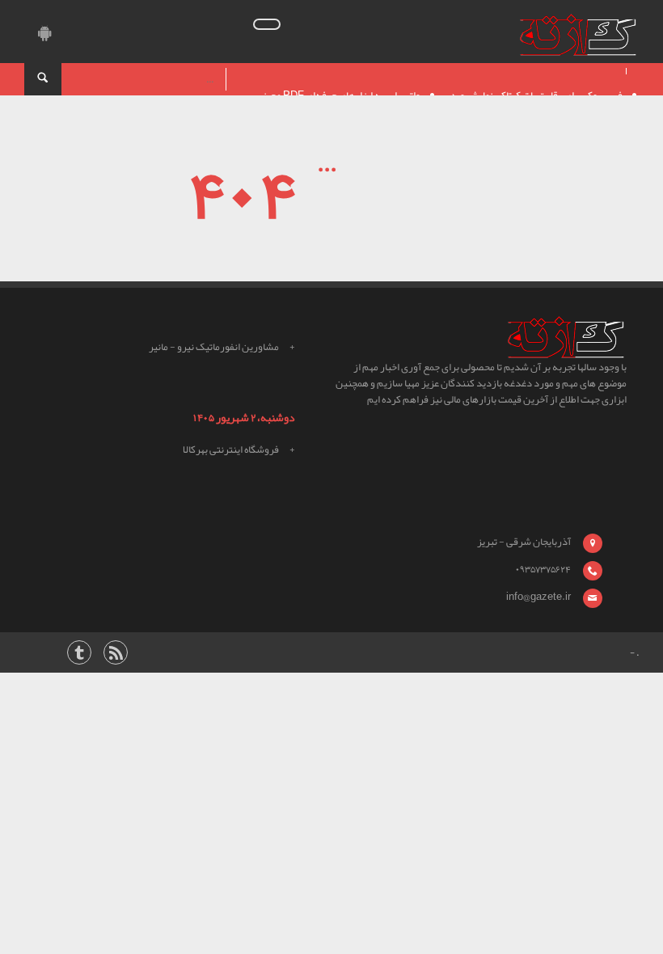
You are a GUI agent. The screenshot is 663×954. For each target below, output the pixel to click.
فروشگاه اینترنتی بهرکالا (231, 449)
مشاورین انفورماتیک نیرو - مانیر (214, 346)
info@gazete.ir (538, 596)
